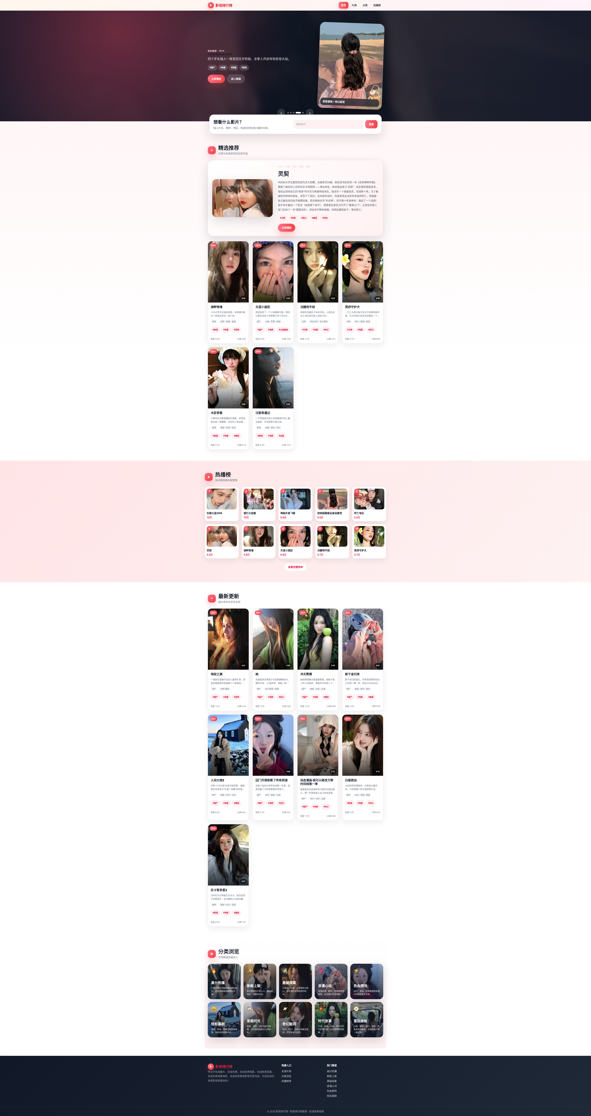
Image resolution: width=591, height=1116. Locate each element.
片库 (354, 5)
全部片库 (286, 1071)
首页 (343, 5)
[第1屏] (288, 112)
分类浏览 (286, 1076)
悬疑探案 (332, 1081)
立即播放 (216, 89)
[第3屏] (293, 112)
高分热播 (332, 1071)
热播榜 (377, 5)
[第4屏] (296, 112)
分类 (365, 5)
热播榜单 (286, 1081)
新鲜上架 (332, 1076)
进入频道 (236, 89)
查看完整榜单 (295, 567)
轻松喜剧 (332, 1096)
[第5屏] (301, 112)
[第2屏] (291, 112)
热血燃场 (332, 1091)
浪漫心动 (332, 1086)
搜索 (371, 124)
